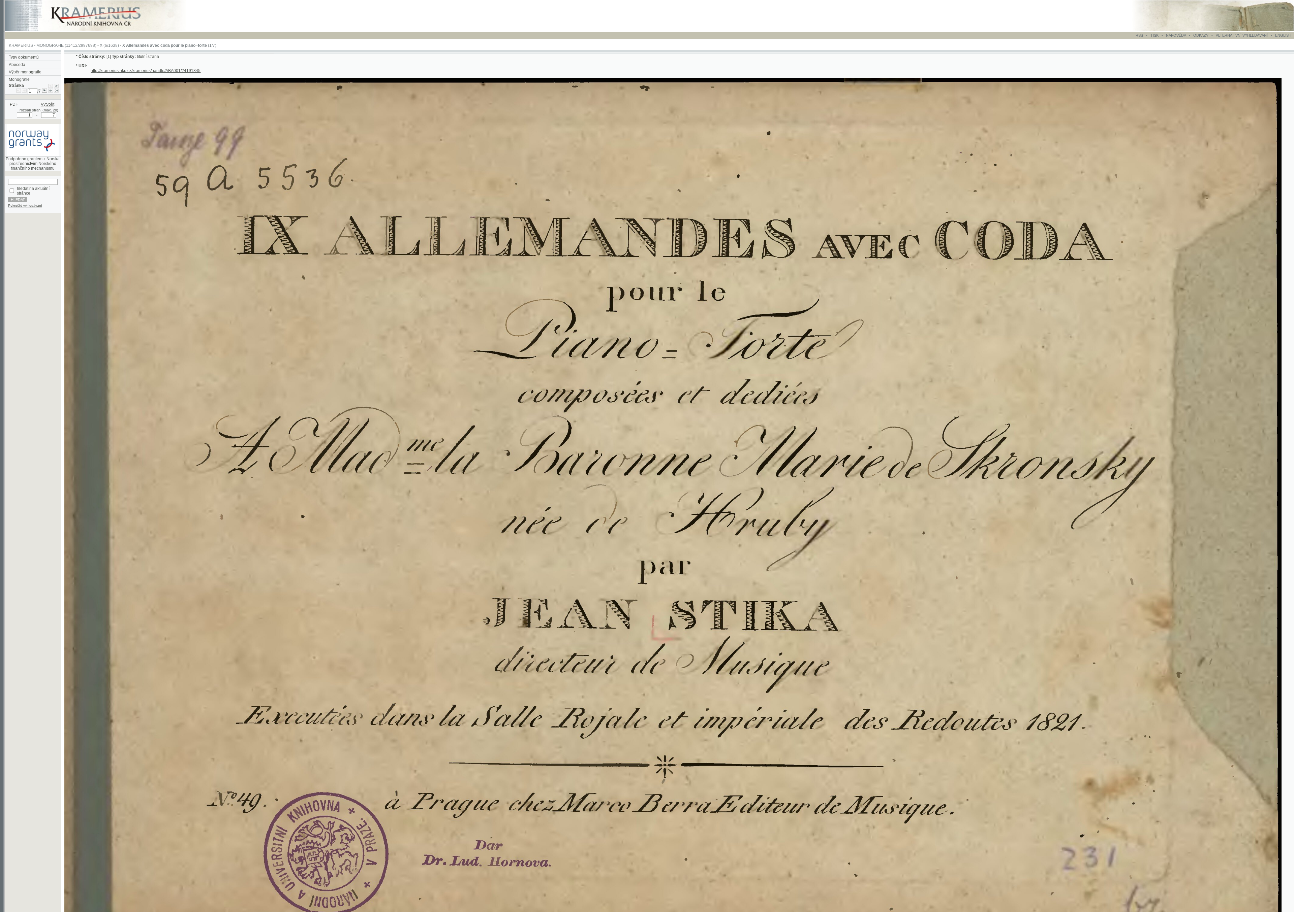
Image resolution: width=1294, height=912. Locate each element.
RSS (1139, 35)
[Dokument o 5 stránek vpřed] (50, 91)
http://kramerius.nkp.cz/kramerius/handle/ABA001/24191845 (146, 70)
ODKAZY (1200, 35)
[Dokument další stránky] (56, 85)
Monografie (19, 79)
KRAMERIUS (21, 45)
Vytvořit (47, 104)
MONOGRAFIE (50, 45)
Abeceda (17, 64)
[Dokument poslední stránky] (56, 91)
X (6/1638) (109, 45)
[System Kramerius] (103, 29)
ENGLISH (1283, 35)
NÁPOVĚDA (1176, 35)
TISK (1155, 35)
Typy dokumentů (24, 57)
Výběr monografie (25, 72)
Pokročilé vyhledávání (25, 205)
